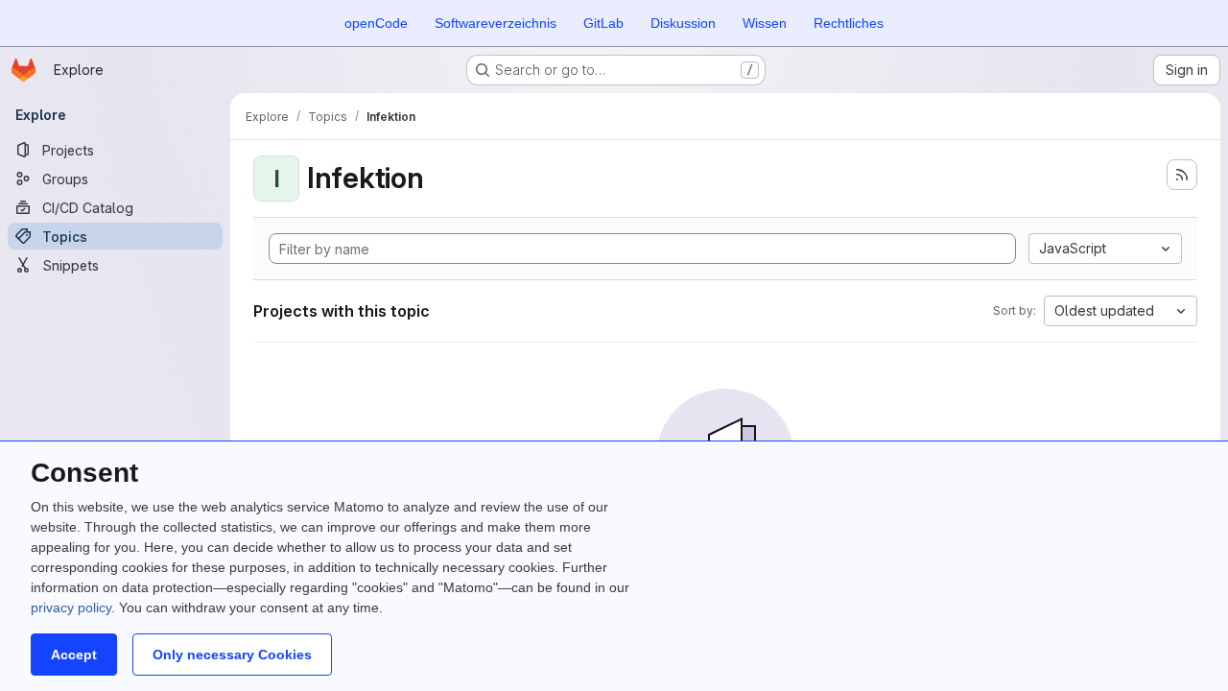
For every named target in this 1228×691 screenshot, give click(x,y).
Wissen (765, 23)
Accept (74, 654)
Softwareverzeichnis (495, 23)
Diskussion (683, 23)
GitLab (603, 23)
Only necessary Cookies (232, 654)
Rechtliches (849, 23)
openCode (376, 23)
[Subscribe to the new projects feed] (1182, 174)
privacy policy (71, 607)
